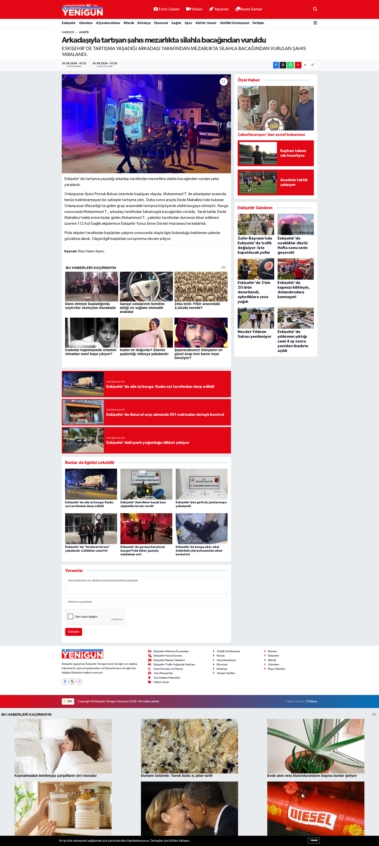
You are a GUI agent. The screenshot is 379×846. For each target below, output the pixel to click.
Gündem (86, 23)
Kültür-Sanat (206, 23)
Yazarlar (221, 9)
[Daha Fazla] (298, 65)
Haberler (68, 32)
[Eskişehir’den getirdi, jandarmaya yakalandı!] (202, 484)
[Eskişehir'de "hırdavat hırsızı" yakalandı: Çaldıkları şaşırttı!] (91, 528)
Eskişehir (69, 23)
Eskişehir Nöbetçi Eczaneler (171, 651)
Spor (188, 23)
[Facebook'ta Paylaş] (276, 65)
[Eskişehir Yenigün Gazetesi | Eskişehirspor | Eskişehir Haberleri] (82, 9)
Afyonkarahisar (108, 23)
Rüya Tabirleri (276, 668)
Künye (221, 655)
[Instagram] (79, 681)
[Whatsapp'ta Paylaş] (290, 65)
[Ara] (315, 9)
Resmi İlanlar (251, 9)
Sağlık (176, 23)
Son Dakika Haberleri (167, 677)
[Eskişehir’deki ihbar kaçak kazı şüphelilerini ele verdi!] (146, 484)
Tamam (314, 840)
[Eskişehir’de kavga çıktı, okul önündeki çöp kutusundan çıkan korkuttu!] (202, 528)
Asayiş (84, 32)
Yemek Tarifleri (226, 673)
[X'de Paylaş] (283, 65)
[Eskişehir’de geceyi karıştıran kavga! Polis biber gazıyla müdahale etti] (146, 528)
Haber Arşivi (161, 682)
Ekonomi (161, 23)
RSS (69, 701)
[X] (72, 681)
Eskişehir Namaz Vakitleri (169, 660)
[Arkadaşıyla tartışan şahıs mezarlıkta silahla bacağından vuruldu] (146, 123)
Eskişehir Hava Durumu (168, 655)
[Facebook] (65, 681)
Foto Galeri (169, 9)
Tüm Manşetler (163, 673)
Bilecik (129, 23)
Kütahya (144, 23)
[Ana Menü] (315, 23)
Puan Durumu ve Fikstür (168, 668)
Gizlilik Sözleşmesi (234, 23)
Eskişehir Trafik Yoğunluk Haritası (174, 664)
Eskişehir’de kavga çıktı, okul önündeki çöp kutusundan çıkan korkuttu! (199, 550)
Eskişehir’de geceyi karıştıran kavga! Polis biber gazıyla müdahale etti (142, 550)
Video (197, 9)
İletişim (258, 23)
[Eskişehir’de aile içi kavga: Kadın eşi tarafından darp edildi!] (91, 484)
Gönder (74, 631)
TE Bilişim (311, 701)
